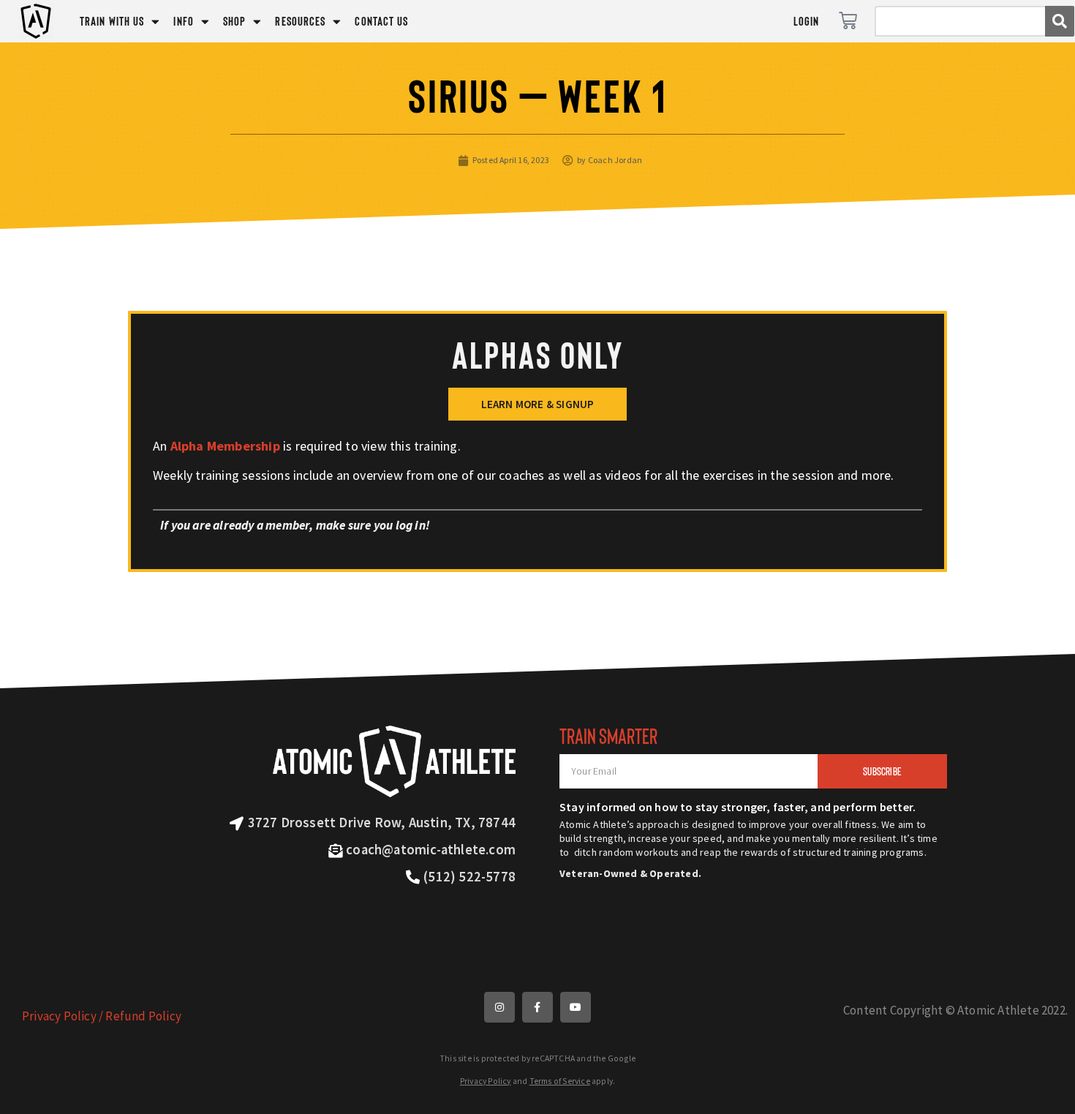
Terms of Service (559, 1081)
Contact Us (381, 21)
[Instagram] (499, 1007)
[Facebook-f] (537, 1007)
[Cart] (847, 20)
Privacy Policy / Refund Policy (101, 1016)
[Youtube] (575, 1007)
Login (806, 21)
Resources (300, 21)
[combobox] (960, 21)
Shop (234, 21)
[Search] (1059, 21)
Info (183, 21)
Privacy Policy (485, 1081)
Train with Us (112, 21)
